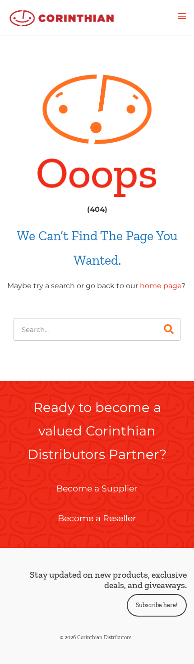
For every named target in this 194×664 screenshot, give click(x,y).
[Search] (168, 329)
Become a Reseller (97, 518)
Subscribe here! (156, 605)
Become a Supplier (97, 488)
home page (160, 285)
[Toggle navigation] (182, 17)
